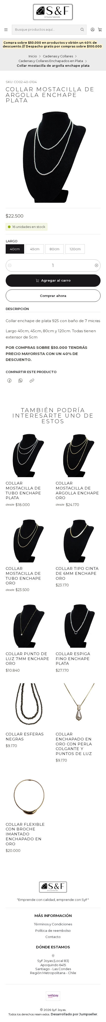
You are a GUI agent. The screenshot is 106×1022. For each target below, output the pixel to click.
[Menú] (6, 29)
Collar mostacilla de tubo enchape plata (23, 490)
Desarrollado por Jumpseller (74, 1014)
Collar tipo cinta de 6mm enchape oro (77, 573)
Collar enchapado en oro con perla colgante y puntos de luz (74, 744)
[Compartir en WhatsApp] (20, 381)
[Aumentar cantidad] (96, 265)
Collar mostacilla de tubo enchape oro (23, 575)
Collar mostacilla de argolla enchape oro (77, 490)
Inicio (33, 56)
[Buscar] (82, 30)
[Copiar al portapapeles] (31, 381)
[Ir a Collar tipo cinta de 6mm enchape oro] (78, 540)
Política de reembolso (53, 931)
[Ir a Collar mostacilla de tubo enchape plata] (28, 454)
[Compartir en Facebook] (9, 381)
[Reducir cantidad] (10, 265)
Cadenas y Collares (58, 56)
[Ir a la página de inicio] (53, 12)
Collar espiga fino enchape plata (73, 658)
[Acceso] (92, 29)
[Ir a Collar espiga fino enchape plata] (78, 625)
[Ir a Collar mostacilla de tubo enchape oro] (28, 540)
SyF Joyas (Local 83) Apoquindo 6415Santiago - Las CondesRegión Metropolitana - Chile (53, 967)
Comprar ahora (53, 296)
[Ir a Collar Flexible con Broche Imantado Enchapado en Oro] (28, 795)
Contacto (53, 937)
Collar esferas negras (25, 736)
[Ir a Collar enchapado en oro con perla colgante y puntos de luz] (78, 705)
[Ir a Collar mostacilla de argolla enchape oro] (78, 454)
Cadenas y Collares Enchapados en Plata (50, 61)
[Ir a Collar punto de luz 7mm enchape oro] (28, 625)
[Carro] (100, 29)
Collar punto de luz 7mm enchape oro (27, 658)
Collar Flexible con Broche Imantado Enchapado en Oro (25, 834)
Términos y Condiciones (53, 924)
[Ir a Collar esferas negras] (28, 705)
